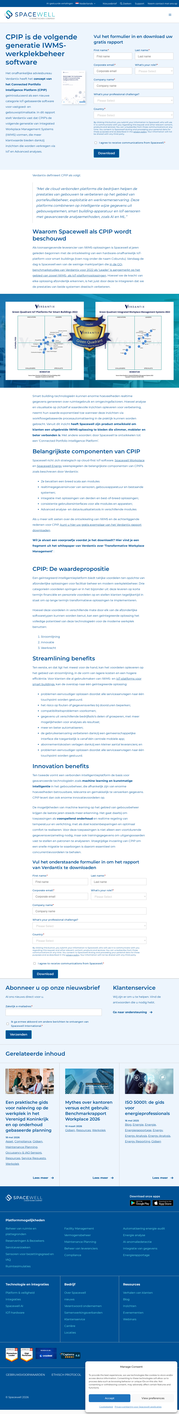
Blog (128, 1124)
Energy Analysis (136, 1135)
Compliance (23, 1141)
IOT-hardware (15, 1312)
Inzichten (129, 1306)
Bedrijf (69, 1284)
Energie (138, 1124)
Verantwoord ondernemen (83, 1306)
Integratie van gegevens (140, 1248)
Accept (109, 1398)
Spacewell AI (14, 1306)
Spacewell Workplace (130, 460)
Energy (158, 1130)
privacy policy (140, 131)
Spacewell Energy (49, 466)
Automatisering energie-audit (144, 1228)
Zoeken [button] (126, 3)
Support (139, 3)
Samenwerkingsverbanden (83, 1312)
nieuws (69, 1299)
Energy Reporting (137, 1141)
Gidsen (37, 1141)
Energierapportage (138, 1130)
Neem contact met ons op (162, 3)
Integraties (13, 1299)
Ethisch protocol (66, 1374)
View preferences (153, 1398)
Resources (13, 1158)
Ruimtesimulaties (18, 1266)
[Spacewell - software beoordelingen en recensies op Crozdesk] (46, 1358)
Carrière (69, 1326)
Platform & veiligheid (20, 1292)
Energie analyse (134, 1235)
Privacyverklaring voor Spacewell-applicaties (138, 1406)
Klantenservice (74, 1319)
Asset (9, 1141)
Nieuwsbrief (110, 3)
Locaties (70, 1332)
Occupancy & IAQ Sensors (24, 1152)
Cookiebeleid (106, 1406)
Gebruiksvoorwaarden (25, 1374)
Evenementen (133, 1312)
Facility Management (79, 1228)
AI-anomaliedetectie (137, 1241)
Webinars (129, 1319)
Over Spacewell (75, 1292)
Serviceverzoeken (18, 1247)
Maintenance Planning (21, 1147)
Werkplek (12, 1163)
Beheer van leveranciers (81, 1248)
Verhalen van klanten (138, 1292)
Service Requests (34, 1158)
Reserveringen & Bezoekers (25, 1240)
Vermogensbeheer (77, 1235)
